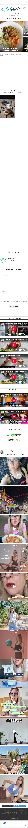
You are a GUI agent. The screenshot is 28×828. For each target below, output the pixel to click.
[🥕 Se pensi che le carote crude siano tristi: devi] (14, 529)
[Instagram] (11, 18)
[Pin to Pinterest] (12, 252)
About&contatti (8, 810)
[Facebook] (7, 18)
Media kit (21, 810)
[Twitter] (9, 18)
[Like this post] (9, 252)
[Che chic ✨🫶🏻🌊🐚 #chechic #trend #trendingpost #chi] (14, 471)
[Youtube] (15, 18)
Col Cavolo (11, 92)
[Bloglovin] (20, 18)
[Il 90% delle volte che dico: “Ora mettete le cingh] (14, 731)
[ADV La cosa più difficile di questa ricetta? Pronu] (14, 673)
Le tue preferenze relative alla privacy (15, 823)
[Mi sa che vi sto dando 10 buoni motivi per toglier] (14, 558)
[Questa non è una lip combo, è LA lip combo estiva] (14, 587)
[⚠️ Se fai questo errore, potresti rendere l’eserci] (14, 789)
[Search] (26, 2)
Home (1, 54)
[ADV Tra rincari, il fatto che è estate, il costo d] (14, 760)
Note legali (15, 810)
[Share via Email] (18, 252)
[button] (2, 36)
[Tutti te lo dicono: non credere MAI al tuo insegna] (14, 644)
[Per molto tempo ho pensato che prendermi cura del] (14, 615)
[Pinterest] (13, 18)
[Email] (18, 18)
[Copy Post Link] (17, 252)
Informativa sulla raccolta (9, 826)
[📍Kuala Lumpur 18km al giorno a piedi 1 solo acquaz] (14, 500)
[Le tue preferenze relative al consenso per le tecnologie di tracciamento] (25, 825)
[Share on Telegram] (15, 252)
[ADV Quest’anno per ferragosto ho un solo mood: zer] (14, 702)
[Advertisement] (14, 73)
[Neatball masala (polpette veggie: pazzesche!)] (11, 36)
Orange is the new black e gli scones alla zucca (14, 54)
